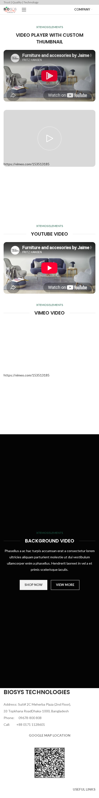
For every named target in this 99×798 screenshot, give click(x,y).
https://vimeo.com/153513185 (27, 375)
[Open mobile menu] (24, 9)
